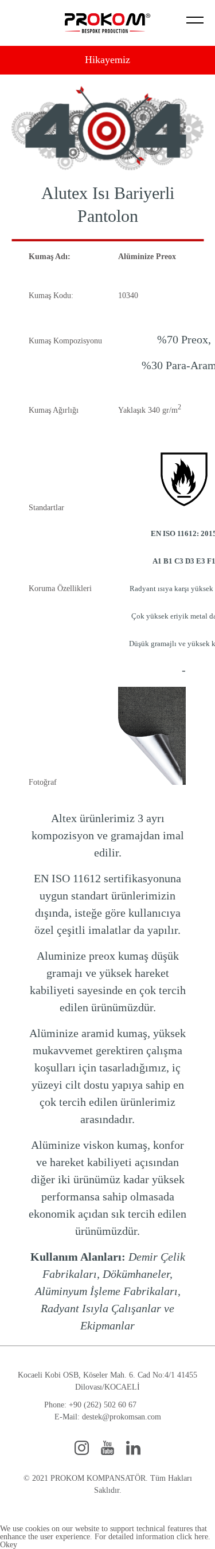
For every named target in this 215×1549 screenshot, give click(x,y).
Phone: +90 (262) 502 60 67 (90, 1405)
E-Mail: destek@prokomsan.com (107, 1417)
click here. (193, 1536)
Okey (8, 1544)
